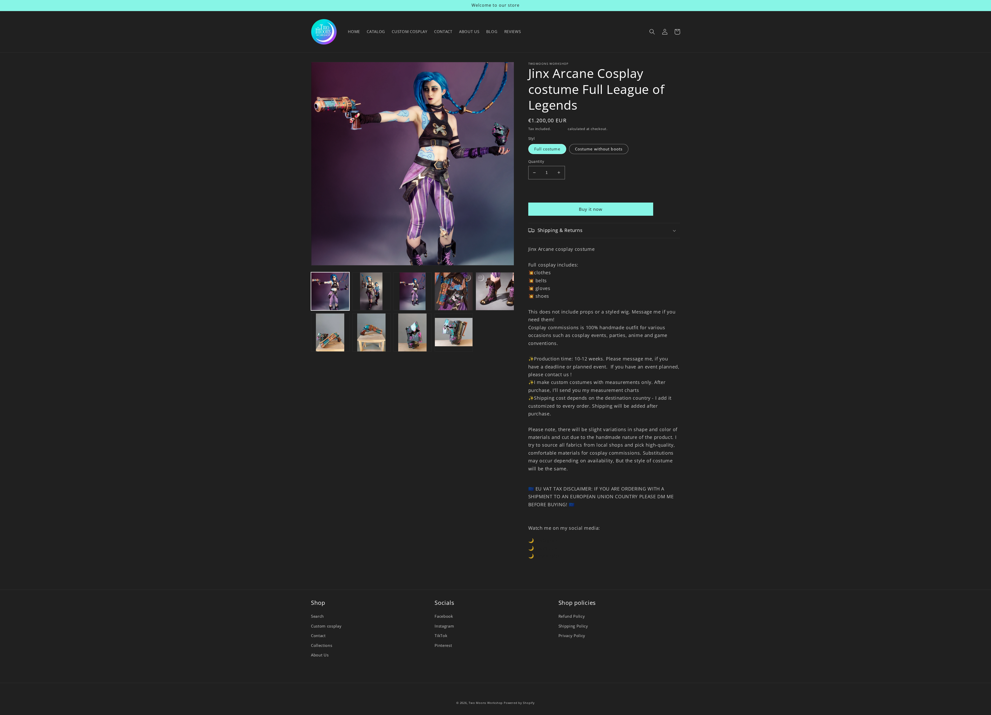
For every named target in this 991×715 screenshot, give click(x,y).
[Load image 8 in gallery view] (412, 332)
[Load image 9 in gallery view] (454, 332)
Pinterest (443, 645)
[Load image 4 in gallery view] (454, 291)
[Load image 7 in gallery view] (371, 332)
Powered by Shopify (519, 703)
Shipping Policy (573, 626)
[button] (652, 32)
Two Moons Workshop (486, 703)
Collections (321, 645)
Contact (318, 635)
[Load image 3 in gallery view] (412, 291)
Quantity (536, 161)
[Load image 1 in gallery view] (330, 291)
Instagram (547, 540)
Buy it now (591, 209)
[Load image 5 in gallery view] (495, 291)
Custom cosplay (326, 626)
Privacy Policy (571, 635)
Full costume (547, 149)
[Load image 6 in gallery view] (330, 332)
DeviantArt (548, 556)
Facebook (546, 548)
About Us (320, 655)
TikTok (441, 635)
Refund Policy (571, 616)
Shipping (559, 128)
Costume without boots (598, 149)
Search (317, 616)
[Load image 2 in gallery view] (371, 291)
